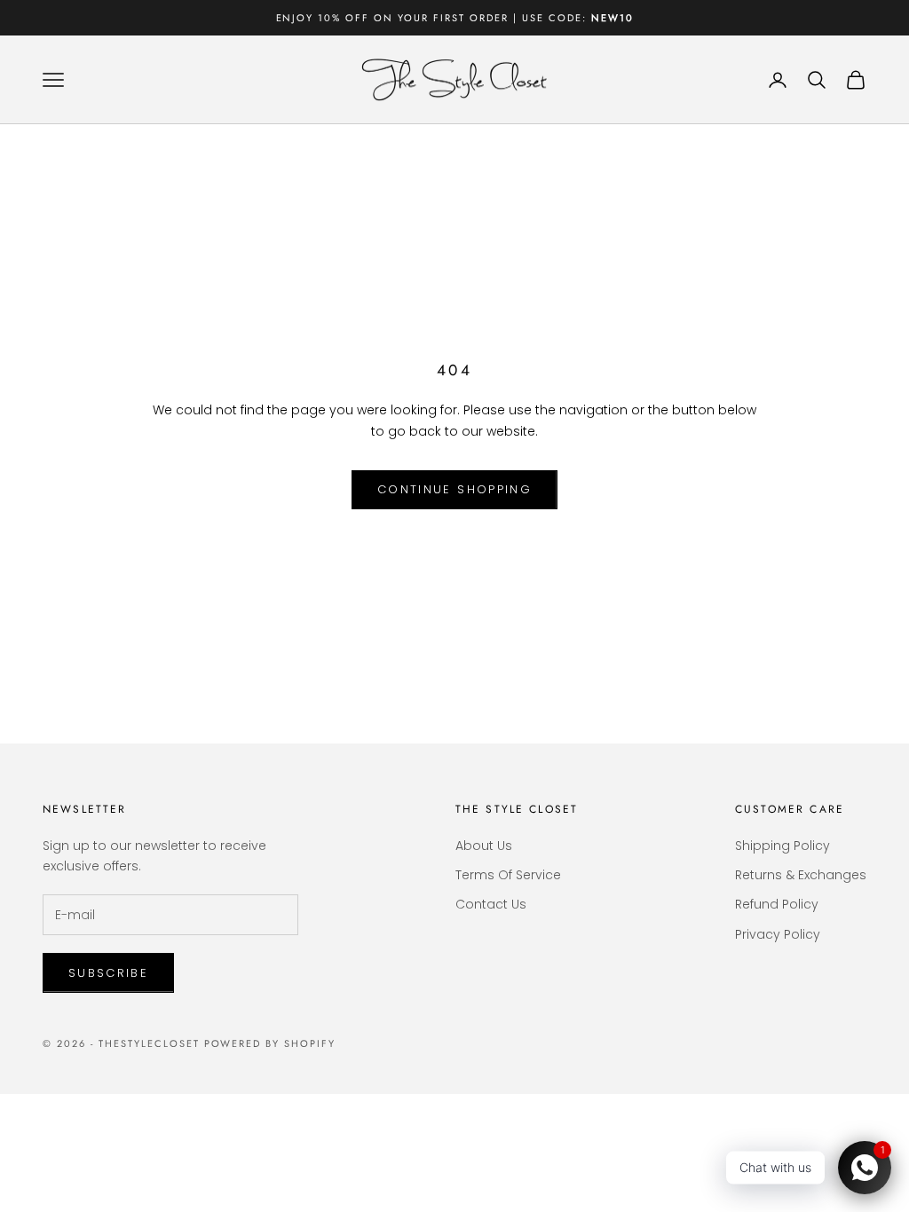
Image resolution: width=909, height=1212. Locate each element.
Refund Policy (776, 904)
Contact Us (490, 904)
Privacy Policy (777, 934)
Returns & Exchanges (800, 875)
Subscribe (108, 972)
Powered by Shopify (270, 1043)
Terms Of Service (508, 875)
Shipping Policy (782, 845)
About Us (483, 845)
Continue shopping (454, 489)
